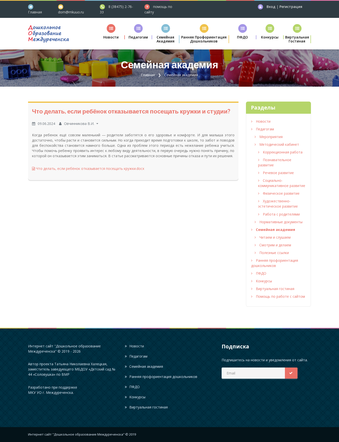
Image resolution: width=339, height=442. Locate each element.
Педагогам (264, 129)
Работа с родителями (281, 214)
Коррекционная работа (282, 152)
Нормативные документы (280, 222)
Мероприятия (270, 136)
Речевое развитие (278, 172)
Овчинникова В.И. (79, 123)
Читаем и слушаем (274, 237)
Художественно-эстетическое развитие (278, 204)
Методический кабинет (278, 144)
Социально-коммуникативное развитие (281, 183)
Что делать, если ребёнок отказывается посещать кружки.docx (89, 168)
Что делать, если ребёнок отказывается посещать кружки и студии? (131, 111)
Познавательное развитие (274, 162)
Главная (35, 12)
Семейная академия (181, 75)
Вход (271, 6)
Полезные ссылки (273, 252)
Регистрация (290, 6)
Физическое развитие (281, 193)
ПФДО (260, 273)
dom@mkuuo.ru (71, 12)
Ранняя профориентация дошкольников (274, 263)
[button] (111, 31)
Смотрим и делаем (274, 245)
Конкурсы (263, 281)
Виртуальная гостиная (274, 288)
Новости (263, 121)
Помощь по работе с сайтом (280, 296)
